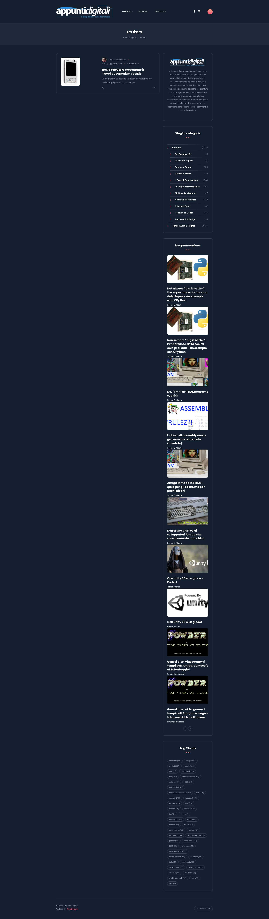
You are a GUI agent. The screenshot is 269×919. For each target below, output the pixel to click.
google (174, 803)
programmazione (196, 835)
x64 (195, 878)
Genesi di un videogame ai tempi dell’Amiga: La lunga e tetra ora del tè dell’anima (187, 713)
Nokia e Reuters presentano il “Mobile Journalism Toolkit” (123, 72)
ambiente (174, 761)
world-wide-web (177, 878)
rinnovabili (190, 841)
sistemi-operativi (177, 851)
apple (189, 766)
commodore (176, 787)
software (195, 857)
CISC (188, 782)
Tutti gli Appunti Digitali (112, 64)
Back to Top (205, 909)
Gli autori (126, 11)
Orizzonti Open (182, 206)
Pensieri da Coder (184, 213)
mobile (192, 819)
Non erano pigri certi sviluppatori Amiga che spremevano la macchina (186, 534)
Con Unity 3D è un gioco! (184, 622)
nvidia (188, 825)
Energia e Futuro (183, 167)
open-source (176, 830)
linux (184, 814)
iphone (189, 809)
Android (174, 766)
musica (174, 825)
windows (190, 873)
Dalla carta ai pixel (184, 160)
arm (172, 771)
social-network (177, 857)
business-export (190, 777)
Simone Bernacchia (175, 674)
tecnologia (188, 862)
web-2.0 (174, 873)
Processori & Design (185, 219)
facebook (191, 798)
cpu (200, 793)
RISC (173, 846)
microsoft (175, 819)
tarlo (173, 862)
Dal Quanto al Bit (183, 154)
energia (174, 798)
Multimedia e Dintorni (185, 193)
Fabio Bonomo (173, 587)
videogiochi (195, 867)
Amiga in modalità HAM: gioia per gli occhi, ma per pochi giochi (186, 487)
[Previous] (185, 728)
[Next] (190, 728)
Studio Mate (72, 909)
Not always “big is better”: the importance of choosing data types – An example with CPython (187, 294)
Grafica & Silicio (183, 173)
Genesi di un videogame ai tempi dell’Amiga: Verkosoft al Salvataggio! (187, 665)
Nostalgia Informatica (185, 199)
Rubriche (143, 11)
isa (172, 814)
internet (174, 809)
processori (175, 835)
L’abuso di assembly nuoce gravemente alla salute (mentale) (186, 439)
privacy (193, 830)
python (173, 841)
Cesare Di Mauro (174, 305)
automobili (187, 771)
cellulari (174, 782)
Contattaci (160, 11)
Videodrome (176, 867)
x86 (172, 883)
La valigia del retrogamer (187, 186)
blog (173, 777)
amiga (191, 761)
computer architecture (180, 793)
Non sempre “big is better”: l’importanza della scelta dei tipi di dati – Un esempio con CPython (187, 346)
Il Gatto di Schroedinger (187, 180)
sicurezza (188, 846)
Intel (189, 803)
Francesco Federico (117, 60)
